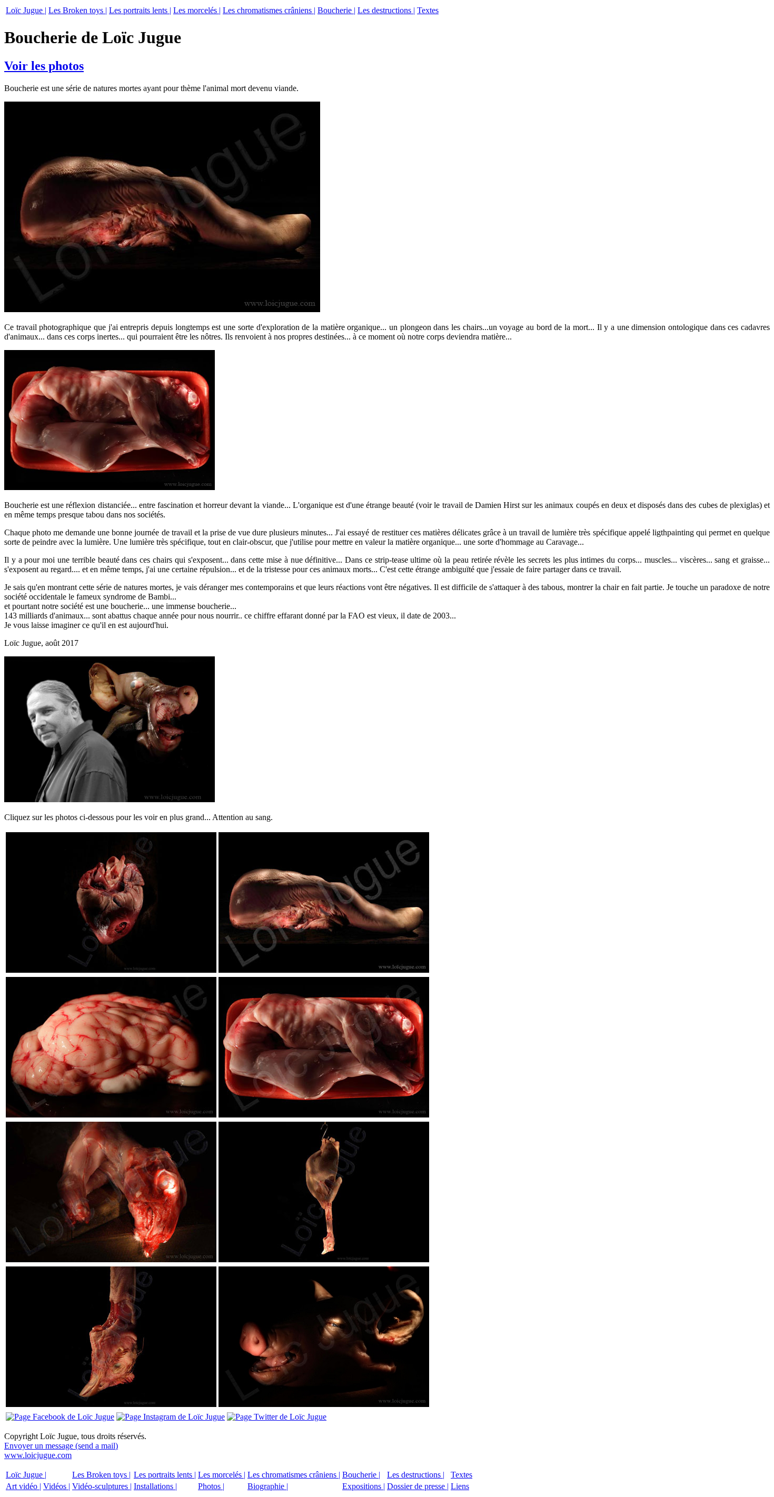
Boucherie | (336, 10)
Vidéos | (56, 1486)
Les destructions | (386, 10)
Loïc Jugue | (26, 10)
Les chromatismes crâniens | (269, 10)
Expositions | (363, 1486)
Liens (460, 1486)
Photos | (211, 1486)
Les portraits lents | (140, 10)
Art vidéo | (23, 1486)
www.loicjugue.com (38, 1455)
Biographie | (267, 1486)
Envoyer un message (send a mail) (61, 1445)
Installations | (155, 1486)
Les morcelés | (197, 10)
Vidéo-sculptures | (102, 1486)
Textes (428, 10)
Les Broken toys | (77, 10)
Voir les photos (44, 66)
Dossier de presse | (418, 1486)
